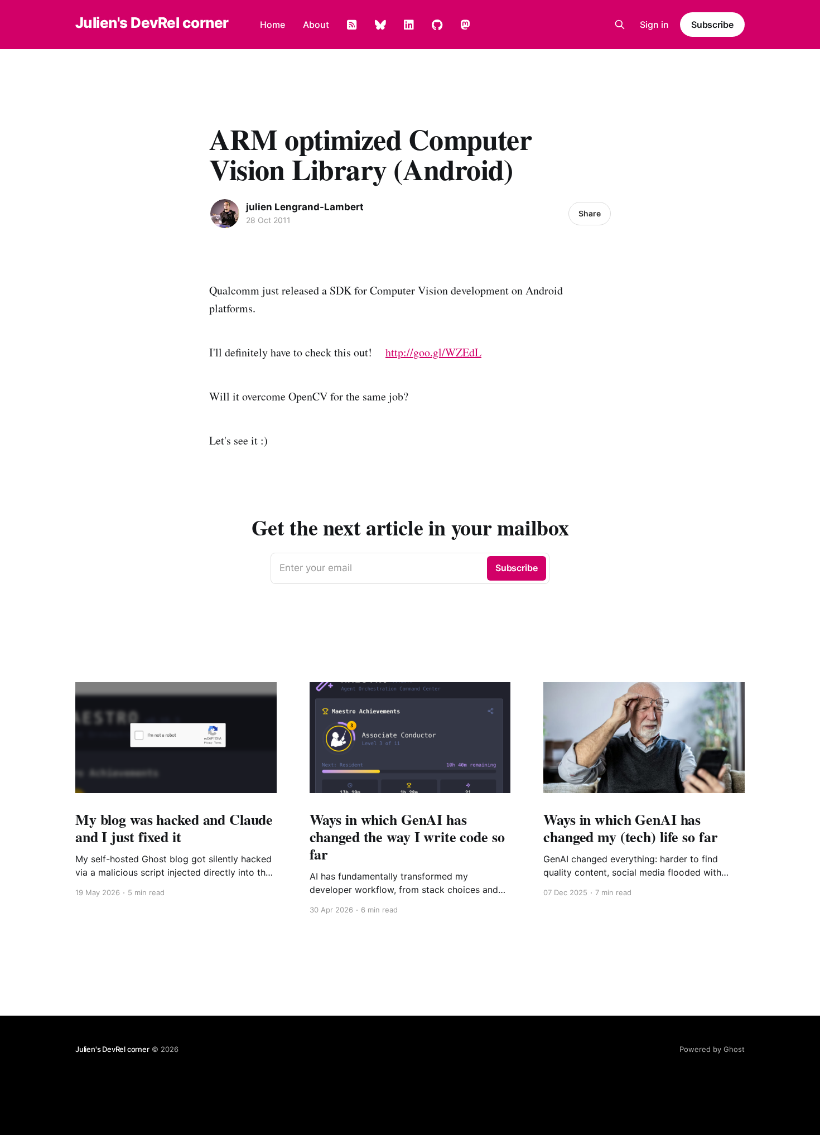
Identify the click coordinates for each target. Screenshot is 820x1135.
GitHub (437, 25)
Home (272, 24)
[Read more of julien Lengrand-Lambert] (224, 213)
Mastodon (465, 25)
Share (589, 213)
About (316, 24)
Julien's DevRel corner (152, 23)
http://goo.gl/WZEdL (433, 352)
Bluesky (380, 25)
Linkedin (409, 25)
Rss (352, 25)
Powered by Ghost (712, 1049)
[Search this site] (620, 24)
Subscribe (712, 24)
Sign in (654, 24)
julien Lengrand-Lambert (305, 206)
